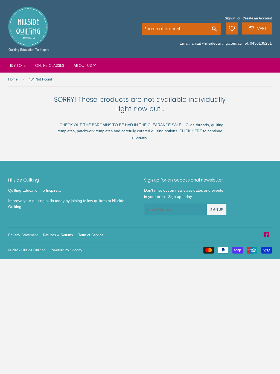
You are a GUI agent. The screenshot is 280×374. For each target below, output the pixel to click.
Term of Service (90, 235)
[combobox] (181, 29)
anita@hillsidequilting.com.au (216, 43)
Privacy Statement (23, 235)
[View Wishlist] (232, 28)
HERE (197, 131)
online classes (49, 65)
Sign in (230, 18)
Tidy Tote (17, 65)
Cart (261, 28)
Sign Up (216, 209)
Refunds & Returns (58, 235)
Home (13, 79)
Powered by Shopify (66, 250)
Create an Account (257, 18)
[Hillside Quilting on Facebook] (266, 235)
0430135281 (261, 43)
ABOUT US (83, 65)
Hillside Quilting (33, 250)
